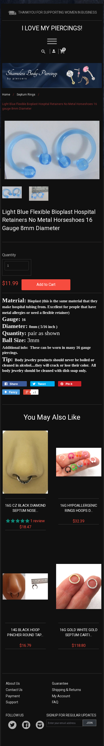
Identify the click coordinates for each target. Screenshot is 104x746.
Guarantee (60, 683)
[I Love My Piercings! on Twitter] (12, 726)
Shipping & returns (66, 690)
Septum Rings (26, 94)
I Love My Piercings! (52, 28)
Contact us (14, 690)
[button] (18, 521)
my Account (61, 696)
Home (6, 94)
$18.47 (25, 516)
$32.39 (78, 513)
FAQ (55, 702)
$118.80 (78, 638)
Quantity (9, 255)
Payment (13, 696)
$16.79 (25, 638)
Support (12, 702)
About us (13, 683)
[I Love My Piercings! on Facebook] (26, 726)
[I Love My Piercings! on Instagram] (40, 726)
